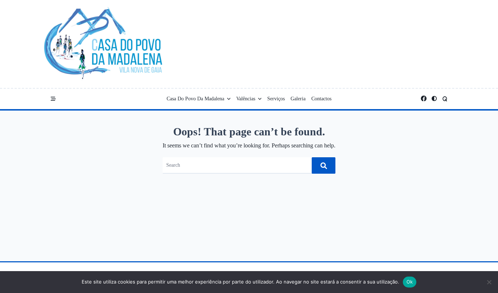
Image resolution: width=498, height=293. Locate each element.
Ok (409, 282)
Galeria (298, 98)
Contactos (321, 98)
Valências (245, 98)
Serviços (276, 98)
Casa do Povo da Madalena (195, 98)
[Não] (489, 282)
